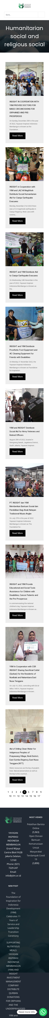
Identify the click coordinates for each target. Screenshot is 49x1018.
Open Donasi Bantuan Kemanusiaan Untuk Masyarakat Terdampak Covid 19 (36, 848)
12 (18, 796)
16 (34, 796)
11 (14, 796)
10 (10, 796)
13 (22, 796)
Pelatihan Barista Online (36, 826)
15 (30, 796)
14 (26, 796)
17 (39, 796)
